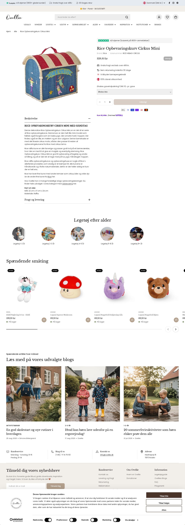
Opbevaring (67, 183)
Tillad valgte (164, 503)
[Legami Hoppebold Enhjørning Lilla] (114, 288)
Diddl (8, 312)
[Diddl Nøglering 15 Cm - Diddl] (26, 288)
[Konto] (159, 17)
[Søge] (126, 17)
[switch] (73, 520)
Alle (15, 31)
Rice (49, 176)
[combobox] (92, 17)
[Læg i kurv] (44, 319)
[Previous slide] (168, 329)
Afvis (164, 510)
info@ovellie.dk (106, 455)
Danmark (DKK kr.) (155, 3)
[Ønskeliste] (167, 17)
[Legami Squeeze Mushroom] (70, 288)
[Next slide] (176, 329)
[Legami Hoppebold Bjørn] (158, 288)
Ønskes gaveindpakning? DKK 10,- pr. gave (116, 86)
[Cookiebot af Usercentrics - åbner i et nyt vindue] (16, 520)
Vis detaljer (130, 520)
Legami (53, 312)
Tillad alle (164, 496)
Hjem (8, 31)
